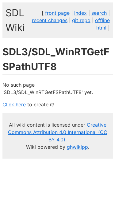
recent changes (49, 20)
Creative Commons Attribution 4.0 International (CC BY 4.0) (57, 132)
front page (57, 13)
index (80, 13)
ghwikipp (77, 147)
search (99, 13)
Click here (14, 104)
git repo (81, 20)
